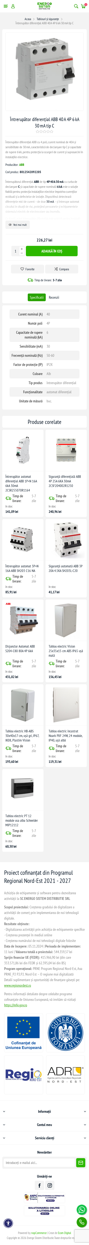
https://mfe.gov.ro (15, 1005)
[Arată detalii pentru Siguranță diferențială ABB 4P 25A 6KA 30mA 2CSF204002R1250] (66, 450)
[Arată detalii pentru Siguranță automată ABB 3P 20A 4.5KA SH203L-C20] (66, 539)
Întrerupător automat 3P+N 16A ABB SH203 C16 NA (21, 568)
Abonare (80, 1162)
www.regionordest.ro (17, 985)
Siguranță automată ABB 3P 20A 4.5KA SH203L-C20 (65, 568)
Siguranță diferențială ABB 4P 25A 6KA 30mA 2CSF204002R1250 (65, 481)
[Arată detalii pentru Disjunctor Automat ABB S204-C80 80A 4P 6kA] (22, 620)
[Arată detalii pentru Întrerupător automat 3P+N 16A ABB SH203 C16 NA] (22, 539)
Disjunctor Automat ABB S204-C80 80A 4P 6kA (20, 648)
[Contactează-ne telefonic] (82, 1222)
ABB (21, 165)
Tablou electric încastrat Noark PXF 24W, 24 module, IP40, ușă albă (65, 736)
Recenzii (54, 297)
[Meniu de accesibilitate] (8, 1223)
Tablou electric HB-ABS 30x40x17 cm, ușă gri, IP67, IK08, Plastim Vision (22, 736)
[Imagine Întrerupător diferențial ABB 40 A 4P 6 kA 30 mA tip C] (45, 109)
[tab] (37, 297)
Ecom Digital (64, 1233)
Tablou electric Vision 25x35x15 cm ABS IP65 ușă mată (66, 651)
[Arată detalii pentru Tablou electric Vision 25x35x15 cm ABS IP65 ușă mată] (66, 620)
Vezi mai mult (20, 225)
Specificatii (37, 297)
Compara (64, 269)
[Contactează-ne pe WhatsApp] (82, 1210)
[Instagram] (49, 1185)
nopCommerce (39, 1233)
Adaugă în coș (51, 251)
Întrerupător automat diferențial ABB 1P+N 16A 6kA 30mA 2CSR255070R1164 (21, 483)
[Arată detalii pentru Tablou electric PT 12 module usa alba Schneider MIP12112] (22, 789)
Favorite (30, 269)
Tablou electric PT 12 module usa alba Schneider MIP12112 (21, 820)
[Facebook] (39, 1185)
